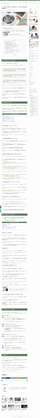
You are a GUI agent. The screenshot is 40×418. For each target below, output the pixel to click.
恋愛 (30, 78)
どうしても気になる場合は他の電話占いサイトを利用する (9, 228)
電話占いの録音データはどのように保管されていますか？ (12, 53)
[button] (4, 378)
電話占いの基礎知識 (3, 8)
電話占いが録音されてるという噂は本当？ (9, 41)
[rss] (37, 0)
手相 (30, 79)
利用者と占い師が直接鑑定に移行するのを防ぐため (9, 118)
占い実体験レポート (32, 74)
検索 (37, 6)
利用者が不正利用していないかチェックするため (11, 43)
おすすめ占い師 (31, 66)
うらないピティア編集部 (5, 391)
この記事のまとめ (31, 116)
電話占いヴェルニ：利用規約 (5, 71)
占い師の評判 (31, 75)
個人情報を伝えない (8, 49)
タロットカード (31, 70)
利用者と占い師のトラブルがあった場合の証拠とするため (12, 46)
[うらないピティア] (4, 1)
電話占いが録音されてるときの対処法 (9, 47)
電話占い (7, 8)
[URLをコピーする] (25, 378)
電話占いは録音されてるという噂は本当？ (14, 321)
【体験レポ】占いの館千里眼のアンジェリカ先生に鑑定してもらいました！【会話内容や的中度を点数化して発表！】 (33, 56)
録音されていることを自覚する (9, 48)
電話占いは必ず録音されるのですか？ (34, 111)
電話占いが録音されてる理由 (8, 42)
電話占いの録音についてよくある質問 (33, 110)
